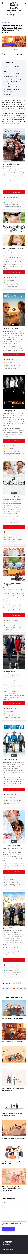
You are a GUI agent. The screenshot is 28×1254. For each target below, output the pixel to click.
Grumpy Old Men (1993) (13, 66)
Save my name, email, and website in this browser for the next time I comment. (13, 1224)
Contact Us (8, 1242)
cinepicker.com (14, 10)
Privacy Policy (8, 1241)
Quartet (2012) (10, 94)
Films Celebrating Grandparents (12, 1042)
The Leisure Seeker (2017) (14, 91)
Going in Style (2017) (12, 89)
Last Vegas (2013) (11, 76)
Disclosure (7, 1244)
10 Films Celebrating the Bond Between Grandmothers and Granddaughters (11, 1188)
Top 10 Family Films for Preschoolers (13, 1138)
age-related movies (9, 44)
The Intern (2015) (11, 86)
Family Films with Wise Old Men (12, 1018)
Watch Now (16, 192)
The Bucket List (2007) (13, 74)
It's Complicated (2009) (13, 79)
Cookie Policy (8, 1239)
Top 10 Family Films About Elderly (13, 1065)
